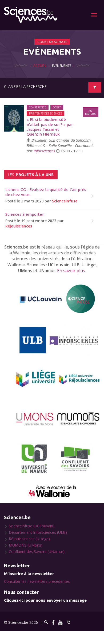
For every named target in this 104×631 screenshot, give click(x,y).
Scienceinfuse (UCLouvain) (31, 525)
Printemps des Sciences (45, 113)
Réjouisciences (18, 226)
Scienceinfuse (64, 200)
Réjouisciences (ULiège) (29, 538)
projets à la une (31, 174)
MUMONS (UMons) (25, 545)
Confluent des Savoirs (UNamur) (37, 551)
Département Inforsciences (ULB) (38, 532)
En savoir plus (71, 271)
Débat (57, 107)
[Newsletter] (68, 622)
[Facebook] (53, 622)
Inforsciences (44, 150)
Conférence (37, 107)
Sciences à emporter (24, 214)
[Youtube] (60, 622)
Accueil (39, 65)
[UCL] (57, 299)
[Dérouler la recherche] (94, 87)
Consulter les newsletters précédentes (37, 581)
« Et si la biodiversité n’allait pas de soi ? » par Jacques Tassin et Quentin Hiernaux (50, 126)
